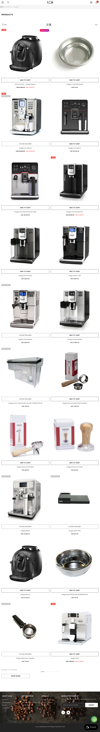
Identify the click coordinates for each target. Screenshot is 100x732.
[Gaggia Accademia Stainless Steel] (25, 180)
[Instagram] (68, 712)
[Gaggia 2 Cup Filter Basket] (75, 53)
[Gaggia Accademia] (25, 117)
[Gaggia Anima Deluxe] (25, 308)
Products (8, 7)
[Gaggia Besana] (25, 563)
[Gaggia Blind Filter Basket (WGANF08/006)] (75, 563)
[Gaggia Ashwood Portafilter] (25, 436)
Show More (15, 676)
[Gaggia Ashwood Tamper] (75, 436)
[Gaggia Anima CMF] (75, 244)
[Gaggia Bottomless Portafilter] (25, 627)
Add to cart (25, 80)
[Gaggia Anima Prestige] (75, 308)
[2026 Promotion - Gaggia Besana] (25, 53)
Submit (91, 705)
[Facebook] (63, 712)
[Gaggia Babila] (25, 499)
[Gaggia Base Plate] (75, 499)
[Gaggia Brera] (75, 627)
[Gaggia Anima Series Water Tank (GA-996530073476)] (25, 372)
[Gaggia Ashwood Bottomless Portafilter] (75, 372)
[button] (47, 24)
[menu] (2, 2)
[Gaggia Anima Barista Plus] (75, 180)
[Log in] (91, 2)
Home (2, 7)
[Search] (8, 2)
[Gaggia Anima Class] (25, 244)
